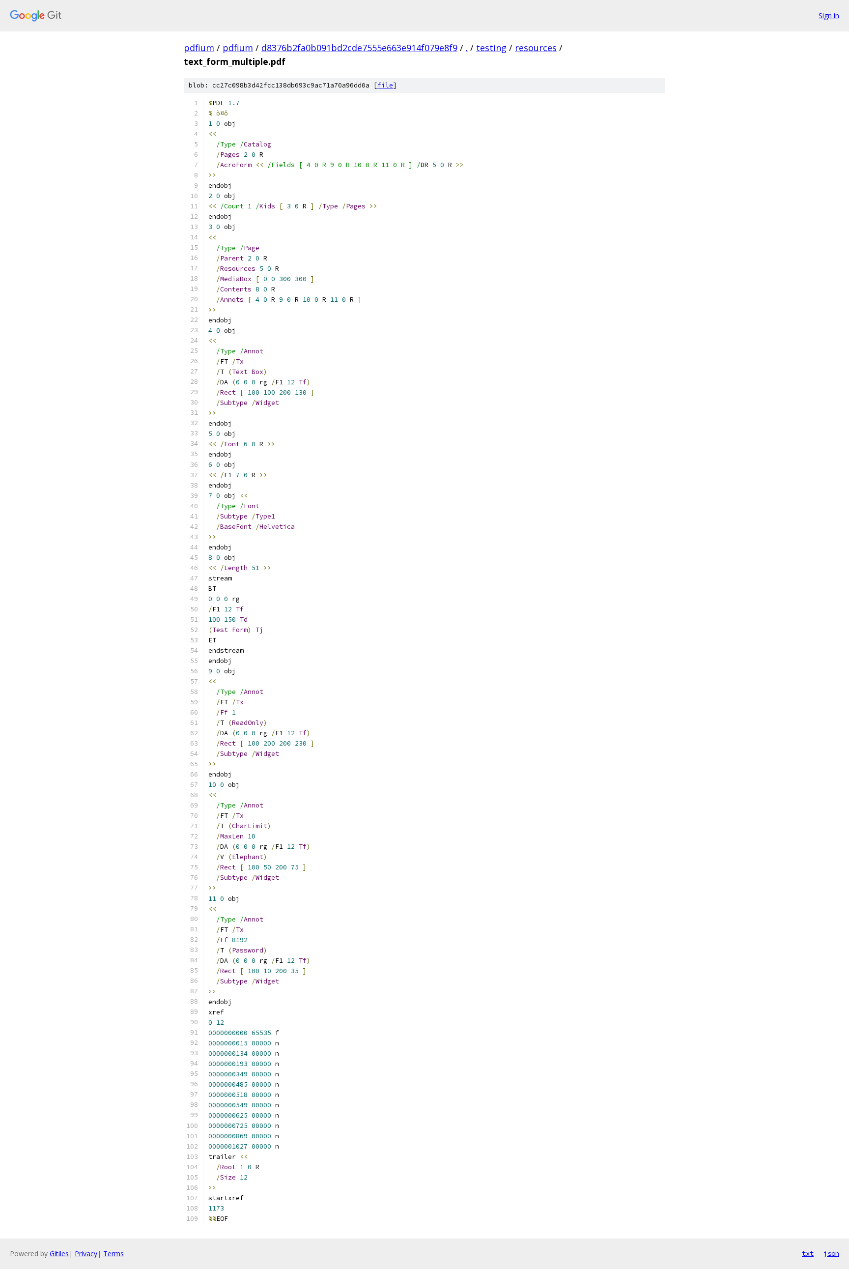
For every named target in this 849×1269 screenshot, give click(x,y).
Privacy (86, 1253)
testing (491, 48)
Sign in (829, 15)
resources (536, 48)
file (385, 85)
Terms (113, 1253)
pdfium (199, 48)
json (831, 1253)
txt (808, 1253)
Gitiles (59, 1253)
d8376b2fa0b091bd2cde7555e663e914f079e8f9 (359, 48)
